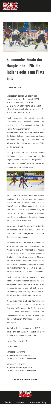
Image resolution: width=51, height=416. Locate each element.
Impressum (20, 402)
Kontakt (8, 402)
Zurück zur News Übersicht (25, 380)
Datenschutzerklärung (38, 402)
